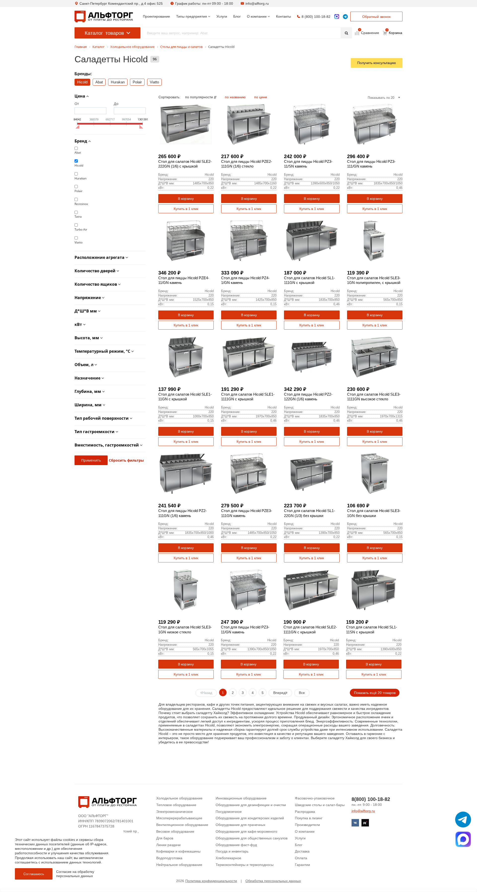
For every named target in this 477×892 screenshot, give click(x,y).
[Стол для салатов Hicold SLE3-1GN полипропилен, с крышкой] (374, 240)
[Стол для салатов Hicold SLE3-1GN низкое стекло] (186, 590)
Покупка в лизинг (308, 818)
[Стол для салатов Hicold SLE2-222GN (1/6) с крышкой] (186, 124)
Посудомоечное (229, 812)
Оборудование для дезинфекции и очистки (251, 805)
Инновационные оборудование (241, 798)
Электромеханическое (174, 812)
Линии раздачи (168, 845)
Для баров (164, 838)
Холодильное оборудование (179, 798)
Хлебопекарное (228, 858)
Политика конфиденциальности (211, 881)
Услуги (300, 838)
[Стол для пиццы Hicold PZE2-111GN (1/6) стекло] (249, 124)
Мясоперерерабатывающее (179, 818)
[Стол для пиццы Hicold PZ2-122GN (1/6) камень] (311, 357)
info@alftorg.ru (257, 3)
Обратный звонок (376, 17)
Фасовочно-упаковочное (315, 798)
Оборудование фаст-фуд (236, 845)
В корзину (186, 199)
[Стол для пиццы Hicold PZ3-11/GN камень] (248, 590)
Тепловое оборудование (176, 805)
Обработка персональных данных (273, 881)
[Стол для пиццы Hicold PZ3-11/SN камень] (311, 124)
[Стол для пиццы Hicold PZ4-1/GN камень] (249, 240)
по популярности (199, 97)
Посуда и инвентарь (232, 851)
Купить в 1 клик (186, 209)
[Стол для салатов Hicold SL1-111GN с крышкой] (311, 240)
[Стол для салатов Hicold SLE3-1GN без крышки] (374, 473)
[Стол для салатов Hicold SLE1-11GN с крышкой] (186, 357)
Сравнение (369, 32)
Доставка (302, 851)
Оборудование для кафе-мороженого (246, 831)
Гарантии (302, 865)
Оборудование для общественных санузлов (251, 838)
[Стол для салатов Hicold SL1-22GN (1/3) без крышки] (311, 473)
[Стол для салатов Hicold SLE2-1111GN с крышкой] (311, 590)
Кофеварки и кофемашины (178, 851)
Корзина (394, 32)
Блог (298, 845)
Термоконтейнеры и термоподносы (245, 865)
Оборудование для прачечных (240, 825)
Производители (307, 825)
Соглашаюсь (33, 874)
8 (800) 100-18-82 (316, 17)
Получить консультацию (376, 63)
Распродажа (305, 812)
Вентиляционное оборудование (182, 825)
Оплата (301, 858)
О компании (305, 831)
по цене (260, 97)
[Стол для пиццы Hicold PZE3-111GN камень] (249, 473)
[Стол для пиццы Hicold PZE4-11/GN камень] (186, 240)
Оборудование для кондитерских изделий (250, 818)
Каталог (104, 33)
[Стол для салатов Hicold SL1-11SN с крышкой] (373, 590)
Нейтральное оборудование (179, 865)
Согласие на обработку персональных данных (75, 874)
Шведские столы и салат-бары (320, 805)
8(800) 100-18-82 (371, 799)
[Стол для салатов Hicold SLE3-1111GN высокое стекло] (374, 357)
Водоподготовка (169, 858)
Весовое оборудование (175, 831)
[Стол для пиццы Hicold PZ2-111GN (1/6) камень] (186, 473)
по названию (236, 97)
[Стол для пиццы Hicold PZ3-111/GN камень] (374, 124)
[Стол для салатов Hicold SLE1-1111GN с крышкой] (249, 357)
